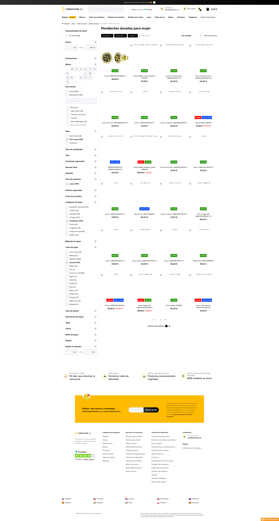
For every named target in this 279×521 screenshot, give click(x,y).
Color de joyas (71, 247)
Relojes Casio (131, 443)
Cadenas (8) (73, 210)
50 (166, 320)
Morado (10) (73, 304)
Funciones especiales (75, 161)
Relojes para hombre (134, 436)
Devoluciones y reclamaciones (163, 447)
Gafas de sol (107, 443)
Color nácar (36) (75, 252)
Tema (67, 323)
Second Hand (108, 454)
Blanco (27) (73, 290)
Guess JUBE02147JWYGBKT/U (115, 76)
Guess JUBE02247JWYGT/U (203, 167)
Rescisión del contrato (159, 450)
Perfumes (106, 450)
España (68, 503)
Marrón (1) (73, 276)
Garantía (69, 173)
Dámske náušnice (94, 23)
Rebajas (106, 461)
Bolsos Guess (131, 471)
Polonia (163, 503)
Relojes (105, 436)
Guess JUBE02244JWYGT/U (144, 123)
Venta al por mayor (158, 482)
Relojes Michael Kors (134, 447)
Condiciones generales (160, 436)
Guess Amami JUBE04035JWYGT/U (144, 261)
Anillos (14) (73, 224)
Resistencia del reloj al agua (162, 461)
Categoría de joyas (73, 202)
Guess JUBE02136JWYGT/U (115, 261)
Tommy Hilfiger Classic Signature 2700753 (144, 77)
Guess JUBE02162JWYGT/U (173, 261)
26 (161, 320)
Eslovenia (195, 499)
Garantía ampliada (158, 478)
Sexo (67, 131)
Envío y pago (156, 443)
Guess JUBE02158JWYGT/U (115, 214)
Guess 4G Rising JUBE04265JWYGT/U (174, 123)
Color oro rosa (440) (76, 273)
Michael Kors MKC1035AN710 (203, 261)
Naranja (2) (73, 255)
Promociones (71, 58)
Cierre (68, 328)
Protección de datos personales (163, 440)
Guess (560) (73, 91)
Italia (130, 503)
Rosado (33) (73, 297)
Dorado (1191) (74, 262)
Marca (68, 64)
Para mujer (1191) (76, 139)
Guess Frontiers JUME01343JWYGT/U (174, 214)
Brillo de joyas (71, 334)
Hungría (100, 503)
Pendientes (120, 36)
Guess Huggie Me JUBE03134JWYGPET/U (144, 306)
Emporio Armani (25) (78, 125)
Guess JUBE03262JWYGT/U (115, 305)
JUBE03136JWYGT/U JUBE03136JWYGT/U (115, 168)
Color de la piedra (73, 196)
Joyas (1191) (74, 184)
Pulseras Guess (132, 450)
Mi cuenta (191, 8)
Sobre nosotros (157, 454)
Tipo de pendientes (74, 149)
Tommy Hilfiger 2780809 (174, 305)
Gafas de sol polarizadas (135, 454)
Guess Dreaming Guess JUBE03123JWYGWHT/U (203, 77)
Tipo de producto (73, 179)
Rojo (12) (72, 287)
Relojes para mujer (133, 440)
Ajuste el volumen (73, 346)
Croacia (131, 499)
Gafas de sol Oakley (133, 461)
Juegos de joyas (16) (77, 231)
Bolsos (105, 447)
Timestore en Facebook (192, 448)
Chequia (100, 499)
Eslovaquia (164, 499)
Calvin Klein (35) (77, 111)
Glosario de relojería (159, 471)
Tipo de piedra (72, 311)
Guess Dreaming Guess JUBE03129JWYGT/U (174, 77)
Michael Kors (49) (75, 95)
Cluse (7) (74, 118)
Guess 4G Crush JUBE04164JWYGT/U (115, 123)
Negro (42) (73, 266)
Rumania (195, 503)
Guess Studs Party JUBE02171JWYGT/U (173, 167)
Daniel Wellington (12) (79, 121)
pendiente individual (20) (78, 207)
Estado (68, 340)
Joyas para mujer (82, 23)
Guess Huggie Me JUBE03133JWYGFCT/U (203, 215)
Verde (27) (73, 283)
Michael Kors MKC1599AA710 (144, 214)
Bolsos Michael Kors (133, 468)
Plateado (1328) (75, 259)
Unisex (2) (73, 143)
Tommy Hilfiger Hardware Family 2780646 (144, 168)
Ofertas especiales (73, 190)
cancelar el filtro (144, 36)
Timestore (67, 23)
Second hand (71, 167)
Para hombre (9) (75, 136)
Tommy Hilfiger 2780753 (203, 123)
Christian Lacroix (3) (78, 114)
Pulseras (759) (74, 214)
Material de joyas (73, 241)
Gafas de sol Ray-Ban (134, 457)
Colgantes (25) (74, 228)
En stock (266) (74, 35)
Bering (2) (74, 107)
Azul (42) (72, 280)
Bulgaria (68, 499)
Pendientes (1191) (76, 221)
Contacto (155, 457)
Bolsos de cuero (132, 464)
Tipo (67, 155)
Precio (68, 42)
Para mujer (106, 36)
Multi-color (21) (74, 301)
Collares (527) (74, 217)
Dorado (131, 36)
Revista (154, 475)
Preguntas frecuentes (159, 468)
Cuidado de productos (159, 464)
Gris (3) (72, 269)
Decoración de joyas (74, 317)
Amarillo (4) (73, 294)
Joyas (73, 23)
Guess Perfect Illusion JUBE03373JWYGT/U (203, 306)
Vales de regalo (109, 457)
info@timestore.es (194, 437)
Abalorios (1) (73, 235)
